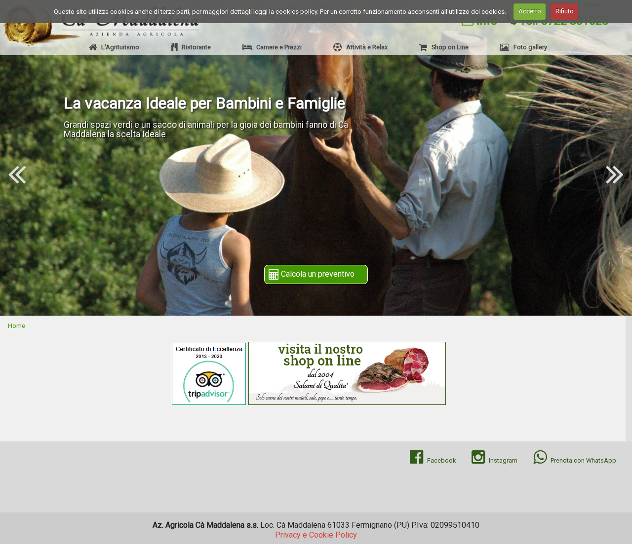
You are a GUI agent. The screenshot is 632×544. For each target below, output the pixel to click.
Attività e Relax (365, 47)
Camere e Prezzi (277, 47)
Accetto (529, 11)
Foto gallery (528, 47)
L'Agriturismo (118, 47)
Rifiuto (564, 11)
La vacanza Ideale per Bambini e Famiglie (204, 103)
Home (16, 325)
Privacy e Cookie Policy (316, 535)
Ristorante (194, 47)
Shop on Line (448, 47)
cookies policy (296, 11)
